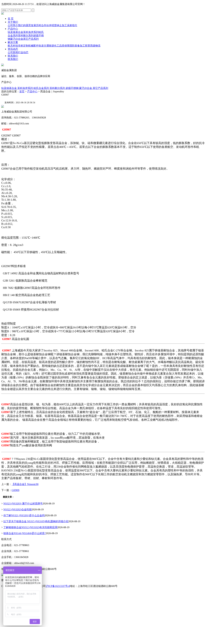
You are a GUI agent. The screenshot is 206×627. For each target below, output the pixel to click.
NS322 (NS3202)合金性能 (17, 509)
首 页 (11, 18)
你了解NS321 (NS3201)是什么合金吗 (24, 515)
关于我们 (13, 22)
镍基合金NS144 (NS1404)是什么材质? (24, 533)
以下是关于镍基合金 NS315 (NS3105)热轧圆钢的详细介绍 (35, 521)
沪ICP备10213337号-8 (58, 586)
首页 (21, 91)
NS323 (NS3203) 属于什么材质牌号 (23, 503)
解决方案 (13, 42)
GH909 (15, 490)
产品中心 (13, 28)
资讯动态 (13, 49)
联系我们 (13, 55)
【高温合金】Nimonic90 (25, 484)
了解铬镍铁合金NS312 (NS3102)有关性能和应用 (30, 527)
